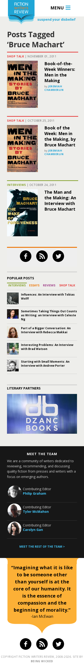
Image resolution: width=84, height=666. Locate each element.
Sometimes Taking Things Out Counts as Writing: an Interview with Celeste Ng (49, 315)
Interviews (16, 185)
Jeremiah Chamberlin (54, 88)
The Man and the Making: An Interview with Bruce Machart (60, 200)
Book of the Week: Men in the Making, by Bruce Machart (60, 136)
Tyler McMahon (36, 511)
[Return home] (21, 13)
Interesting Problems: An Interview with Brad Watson (47, 347)
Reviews (49, 285)
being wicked (42, 661)
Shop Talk (15, 56)
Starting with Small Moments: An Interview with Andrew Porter (45, 364)
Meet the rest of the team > (42, 547)
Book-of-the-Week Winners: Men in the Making (59, 72)
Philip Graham (34, 493)
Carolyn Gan (33, 529)
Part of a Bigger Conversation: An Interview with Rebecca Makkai (46, 330)
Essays (34, 285)
